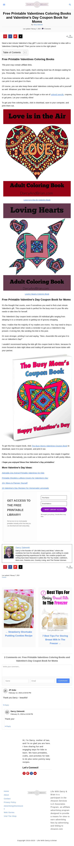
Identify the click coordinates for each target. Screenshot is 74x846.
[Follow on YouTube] (35, 773)
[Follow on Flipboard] (27, 773)
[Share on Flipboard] (15, 36)
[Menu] (4, 4)
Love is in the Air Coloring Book (37, 200)
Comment (63, 681)
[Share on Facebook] (10, 36)
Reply (7, 705)
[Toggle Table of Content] (24, 52)
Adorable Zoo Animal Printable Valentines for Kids (23, 473)
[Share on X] (20, 36)
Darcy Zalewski (38, 24)
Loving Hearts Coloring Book (37, 294)
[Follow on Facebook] (31, 773)
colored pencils (57, 94)
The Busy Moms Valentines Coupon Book (49, 446)
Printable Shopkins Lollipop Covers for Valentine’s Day (25, 478)
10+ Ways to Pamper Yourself (14, 483)
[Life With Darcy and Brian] (37, 4)
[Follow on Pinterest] (24, 773)
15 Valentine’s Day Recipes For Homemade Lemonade (25, 488)
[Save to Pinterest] (5, 36)
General (4, 577)
